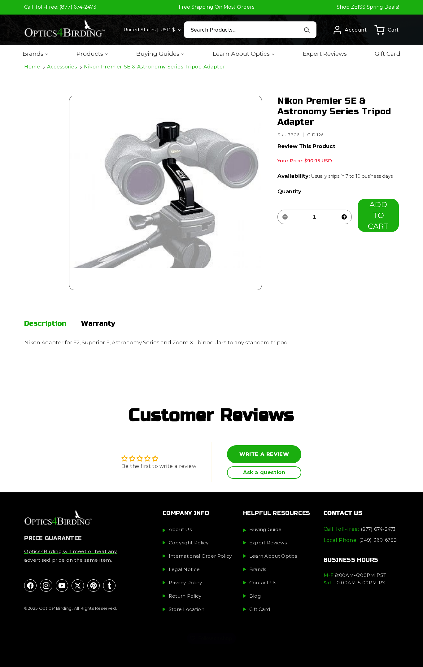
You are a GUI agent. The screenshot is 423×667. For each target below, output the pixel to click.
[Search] (307, 30)
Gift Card (259, 610)
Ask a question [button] (264, 472)
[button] (386, 30)
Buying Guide (265, 530)
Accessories (62, 67)
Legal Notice (184, 570)
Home (32, 67)
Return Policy (185, 596)
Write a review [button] (264, 454)
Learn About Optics (273, 556)
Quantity (289, 191)
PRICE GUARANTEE (53, 538)
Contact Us (263, 583)
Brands (257, 570)
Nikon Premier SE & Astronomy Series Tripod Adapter (154, 67)
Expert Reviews (268, 543)
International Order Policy (200, 556)
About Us (180, 530)
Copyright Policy (189, 543)
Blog (255, 596)
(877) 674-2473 (378, 529)
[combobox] (250, 29)
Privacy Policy (185, 583)
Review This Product (306, 146)
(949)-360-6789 (378, 540)
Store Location (186, 610)
